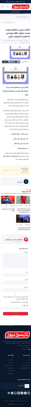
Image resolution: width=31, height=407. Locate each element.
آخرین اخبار (25, 17)
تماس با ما (11, 362)
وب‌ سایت (25, 287)
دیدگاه (26, 252)
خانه (29, 17)
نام (27, 272)
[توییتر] (12, 393)
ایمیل (26, 280)
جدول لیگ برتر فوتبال (25, 365)
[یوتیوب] (22, 393)
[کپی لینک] (3, 62)
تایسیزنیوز (15, 12)
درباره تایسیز (11, 359)
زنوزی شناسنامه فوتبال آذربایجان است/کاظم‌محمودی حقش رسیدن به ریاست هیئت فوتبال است (23, 210)
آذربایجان (21, 17)
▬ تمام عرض (4, 22)
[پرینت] (6, 62)
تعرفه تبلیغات (10, 368)
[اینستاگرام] (28, 393)
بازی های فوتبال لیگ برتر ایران (24, 368)
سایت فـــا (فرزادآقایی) (11, 404)
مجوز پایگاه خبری (10, 373)
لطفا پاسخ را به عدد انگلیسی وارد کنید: (19, 302)
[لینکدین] (18, 393)
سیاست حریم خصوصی (9, 365)
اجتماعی (18, 17)
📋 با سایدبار (9, 22)
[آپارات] (8, 393)
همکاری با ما (11, 370)
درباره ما (28, 362)
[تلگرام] (25, 393)
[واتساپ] (15, 393)
